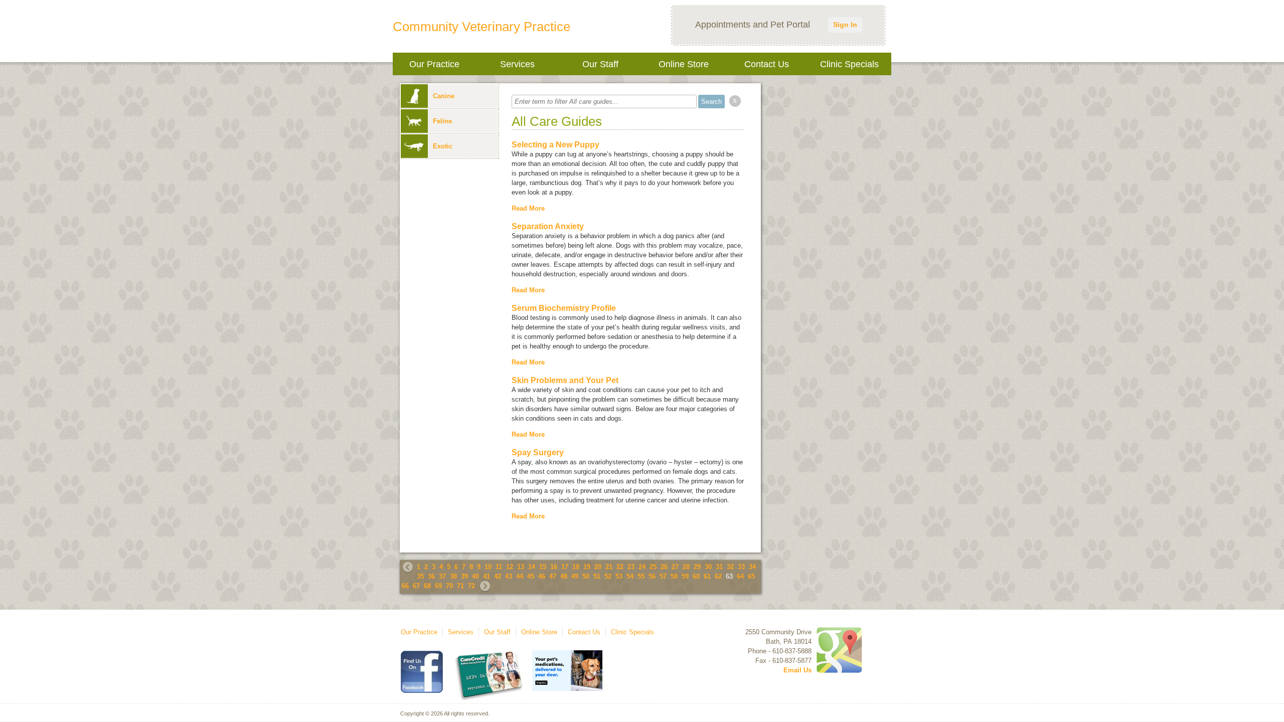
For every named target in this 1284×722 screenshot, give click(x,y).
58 (674, 576)
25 (653, 567)
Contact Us (766, 64)
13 (520, 567)
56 (652, 576)
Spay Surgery (538, 452)
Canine (443, 96)
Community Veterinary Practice (481, 26)
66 (405, 586)
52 (607, 576)
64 (740, 576)
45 (530, 576)
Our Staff (600, 64)
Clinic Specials (849, 64)
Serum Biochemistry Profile (564, 308)
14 (531, 567)
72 (471, 586)
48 (563, 576)
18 (575, 567)
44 (519, 576)
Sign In (845, 25)
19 (586, 567)
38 (453, 576)
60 (696, 576)
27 (675, 567)
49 (574, 576)
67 (416, 586)
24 (642, 567)
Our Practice (434, 64)
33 (741, 567)
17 (564, 567)
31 (719, 567)
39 (464, 576)
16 (553, 567)
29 (697, 567)
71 (460, 586)
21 (608, 567)
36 (431, 576)
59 (685, 576)
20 (597, 567)
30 (708, 567)
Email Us (797, 670)
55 (641, 576)
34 (752, 567)
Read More (528, 208)
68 (427, 586)
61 (707, 576)
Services (517, 64)
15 (542, 567)
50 (585, 576)
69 (438, 586)
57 (663, 576)
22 (619, 567)
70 (449, 586)
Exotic (442, 146)
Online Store (684, 64)
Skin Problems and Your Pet (565, 380)
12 (509, 567)
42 (497, 576)
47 (552, 576)
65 (751, 576)
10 (488, 567)
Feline (442, 121)
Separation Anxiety (548, 226)
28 (686, 567)
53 (618, 576)
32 (730, 567)
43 (508, 576)
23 (630, 567)
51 (596, 576)
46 (541, 576)
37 (442, 576)
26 (664, 567)
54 (629, 576)
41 (486, 576)
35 (420, 576)
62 (718, 576)
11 (499, 567)
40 (475, 576)
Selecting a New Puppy (555, 144)
